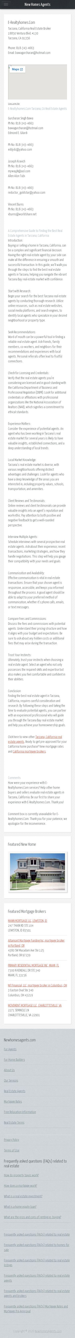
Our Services (11, 1080)
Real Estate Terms (14, 1122)
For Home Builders (14, 1059)
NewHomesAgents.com (48, 1331)
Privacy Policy (11, 1140)
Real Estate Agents (14, 1091)
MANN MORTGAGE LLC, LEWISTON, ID (27, 920)
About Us (9, 1070)
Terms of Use (11, 1150)
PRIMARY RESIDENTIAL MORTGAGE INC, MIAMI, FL (33, 965)
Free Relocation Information (20, 1112)
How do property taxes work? (21, 1175)
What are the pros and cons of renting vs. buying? (32, 1217)
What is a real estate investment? (23, 1196)
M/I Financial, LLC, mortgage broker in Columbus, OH (37, 985)
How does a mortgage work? (20, 1185)
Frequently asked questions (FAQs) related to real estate (37, 1234)
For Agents (10, 1049)
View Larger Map (14, 104)
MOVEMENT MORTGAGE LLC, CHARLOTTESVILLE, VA (35, 1005)
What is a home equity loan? (20, 1206)
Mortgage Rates (13, 1101)
